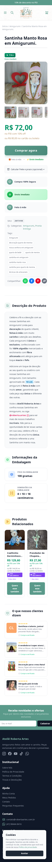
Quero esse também (15, 588)
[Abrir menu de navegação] (5, 13)
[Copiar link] (44, 280)
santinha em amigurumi (18, 257)
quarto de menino (32, 252)
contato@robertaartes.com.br (20, 819)
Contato (6, 801)
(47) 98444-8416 (14, 824)
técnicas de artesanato (18, 272)
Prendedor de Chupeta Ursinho (37, 554)
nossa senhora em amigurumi (21, 247)
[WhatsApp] (27, 753)
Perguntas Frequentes (13, 805)
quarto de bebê (15, 252)
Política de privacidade (28, 847)
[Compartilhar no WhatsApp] (25, 280)
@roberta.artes (17, 415)
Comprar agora (26, 150)
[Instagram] (4, 753)
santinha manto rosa (17, 262)
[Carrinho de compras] (47, 13)
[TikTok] (21, 753)
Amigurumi (15, 26)
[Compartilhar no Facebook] (31, 280)
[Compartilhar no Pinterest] (38, 280)
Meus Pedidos (9, 797)
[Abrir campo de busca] (12, 13)
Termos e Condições (12, 775)
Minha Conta (8, 793)
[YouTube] (15, 753)
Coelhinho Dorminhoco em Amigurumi (14, 554)
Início (5, 26)
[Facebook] (10, 753)
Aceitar (24, 853)
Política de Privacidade (13, 771)
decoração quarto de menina (20, 242)
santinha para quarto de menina (22, 267)
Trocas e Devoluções (12, 779)
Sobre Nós (7, 767)
